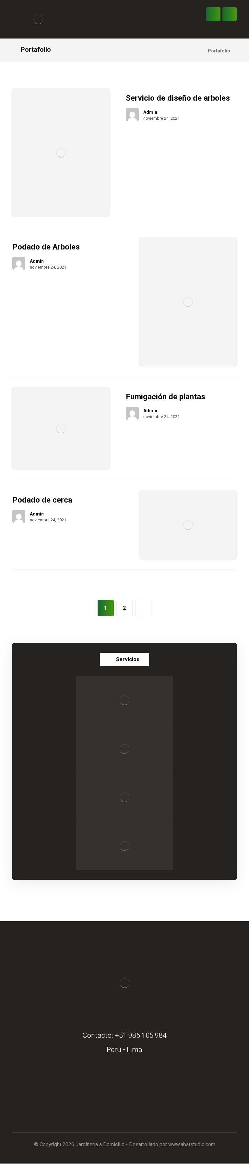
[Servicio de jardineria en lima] (38, 19)
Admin (150, 112)
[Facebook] (118, 1099)
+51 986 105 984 (141, 1035)
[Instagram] (130, 1099)
